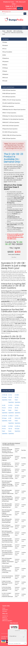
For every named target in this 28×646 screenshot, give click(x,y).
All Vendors (5, 609)
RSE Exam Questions (9, 106)
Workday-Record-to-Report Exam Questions (15, 109)
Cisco (5, 48)
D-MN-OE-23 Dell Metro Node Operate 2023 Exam (7, 583)
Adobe (5, 42)
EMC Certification (18, 31)
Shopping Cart (7, 11)
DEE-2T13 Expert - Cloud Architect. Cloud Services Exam (7, 526)
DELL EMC (9, 31)
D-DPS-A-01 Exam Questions (17, 428)
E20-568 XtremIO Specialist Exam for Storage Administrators (7, 464)
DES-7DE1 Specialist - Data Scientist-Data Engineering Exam (7, 505)
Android (6, 45)
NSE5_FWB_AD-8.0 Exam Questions (12, 135)
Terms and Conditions (14, 254)
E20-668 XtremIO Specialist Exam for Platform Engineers (6, 470)
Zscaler (5, 80)
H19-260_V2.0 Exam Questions (11, 125)
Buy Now (24, 450)
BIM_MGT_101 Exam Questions (11, 122)
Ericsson (6, 77)
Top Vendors (5, 39)
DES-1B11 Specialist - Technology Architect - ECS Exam (7, 546)
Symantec (6, 61)
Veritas (5, 64)
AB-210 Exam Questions (10, 138)
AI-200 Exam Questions (9, 96)
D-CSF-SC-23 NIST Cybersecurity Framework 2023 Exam (7, 595)
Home (3, 31)
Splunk (5, 71)
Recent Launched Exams (8, 87)
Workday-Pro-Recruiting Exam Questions (14, 119)
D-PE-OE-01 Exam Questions (5, 397)
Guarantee (5, 619)
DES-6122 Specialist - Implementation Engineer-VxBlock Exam (7, 492)
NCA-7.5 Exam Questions (10, 112)
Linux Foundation (8, 51)
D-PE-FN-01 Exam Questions (5, 418)
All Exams (4, 611)
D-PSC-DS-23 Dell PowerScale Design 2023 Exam (6, 589)
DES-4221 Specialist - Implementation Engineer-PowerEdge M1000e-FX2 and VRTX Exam (7, 484)
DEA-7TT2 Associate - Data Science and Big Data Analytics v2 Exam (7, 476)
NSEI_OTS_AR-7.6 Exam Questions (12, 100)
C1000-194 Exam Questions (11, 132)
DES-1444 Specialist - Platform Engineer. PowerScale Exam (7, 520)
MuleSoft (6, 74)
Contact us (5, 616)
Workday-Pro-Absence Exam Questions (13, 116)
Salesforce (6, 58)
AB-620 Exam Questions (10, 93)
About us (4, 617)
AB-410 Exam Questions (10, 90)
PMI (5, 55)
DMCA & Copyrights (7, 620)
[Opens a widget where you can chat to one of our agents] (17, 637)
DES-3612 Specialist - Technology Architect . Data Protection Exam (7, 540)
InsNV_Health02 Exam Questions (12, 103)
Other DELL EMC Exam (7, 390)
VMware (6, 68)
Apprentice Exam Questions (11, 128)
